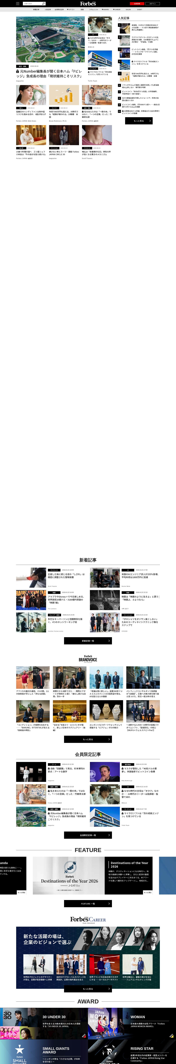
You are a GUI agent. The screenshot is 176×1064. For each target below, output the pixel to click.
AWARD (106, 9)
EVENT (139, 9)
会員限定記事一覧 (88, 835)
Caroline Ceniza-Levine (55, 631)
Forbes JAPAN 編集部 (90, 121)
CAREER (118, 9)
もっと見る (139, 120)
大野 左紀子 (125, 608)
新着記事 (36, 9)
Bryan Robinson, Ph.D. (58, 121)
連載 (82, 9)
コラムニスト (93, 9)
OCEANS (125, 631)
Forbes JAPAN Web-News (26, 121)
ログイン (153, 4)
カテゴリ (71, 9)
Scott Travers (87, 158)
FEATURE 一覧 (88, 903)
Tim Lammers (52, 608)
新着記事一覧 (88, 640)
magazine (20, 81)
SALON (128, 9)
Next (151, 875)
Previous (25, 875)
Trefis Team (92, 81)
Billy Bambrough (127, 780)
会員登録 (137, 4)
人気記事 (48, 9)
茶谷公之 (91, 47)
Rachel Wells (126, 586)
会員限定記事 (59, 9)
